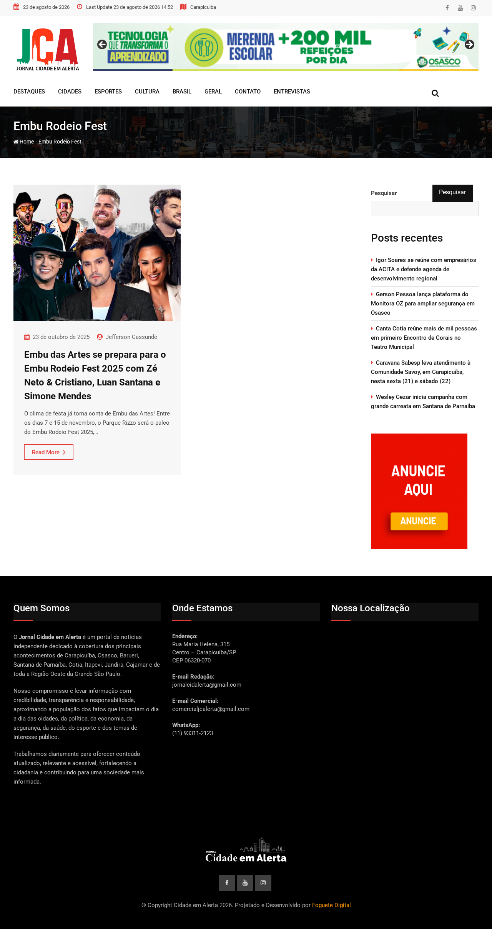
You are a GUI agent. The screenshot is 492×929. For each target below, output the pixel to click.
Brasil (182, 91)
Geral (213, 91)
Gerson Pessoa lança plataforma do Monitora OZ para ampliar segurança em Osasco (423, 303)
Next (469, 45)
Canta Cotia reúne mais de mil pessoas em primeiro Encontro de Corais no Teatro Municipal (424, 337)
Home (26, 141)
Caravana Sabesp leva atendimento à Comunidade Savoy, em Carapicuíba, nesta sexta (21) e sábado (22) (420, 372)
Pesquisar (384, 193)
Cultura (147, 91)
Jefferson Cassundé (131, 337)
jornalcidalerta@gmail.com (206, 684)
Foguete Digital (331, 905)
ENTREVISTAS (292, 91)
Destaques (29, 91)
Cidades (69, 91)
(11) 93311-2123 (192, 733)
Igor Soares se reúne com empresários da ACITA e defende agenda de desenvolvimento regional (423, 269)
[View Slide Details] (286, 47)
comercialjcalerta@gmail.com (210, 709)
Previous (102, 45)
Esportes (108, 91)
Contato (248, 91)
